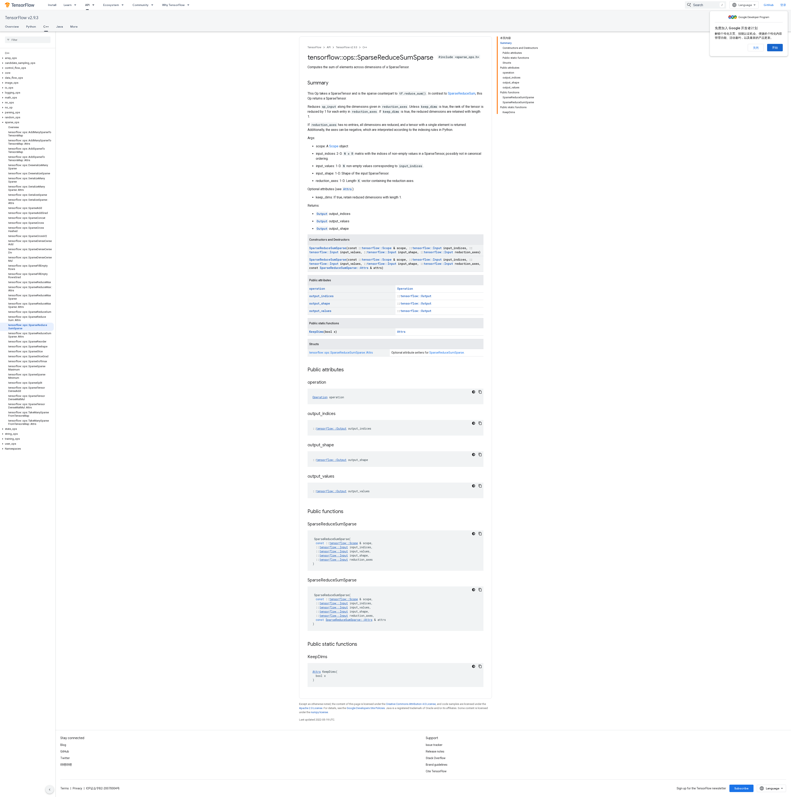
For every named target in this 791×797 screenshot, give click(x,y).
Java (59, 26)
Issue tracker (434, 745)
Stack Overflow (436, 758)
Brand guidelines (436, 764)
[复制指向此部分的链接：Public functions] (347, 511)
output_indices (321, 296)
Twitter (65, 758)
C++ (46, 26)
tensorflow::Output (415, 296)
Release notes (435, 751)
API (87, 5)
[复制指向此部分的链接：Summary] (332, 83)
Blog (63, 745)
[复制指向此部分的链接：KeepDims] (331, 657)
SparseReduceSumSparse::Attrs (344, 268)
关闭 (756, 48)
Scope (333, 146)
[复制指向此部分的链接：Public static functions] (361, 644)
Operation (405, 289)
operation (317, 289)
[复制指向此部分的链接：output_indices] (340, 413)
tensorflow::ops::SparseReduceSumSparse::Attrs (341, 352)
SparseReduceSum (461, 93)
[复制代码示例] (480, 392)
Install (52, 5)
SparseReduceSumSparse (327, 248)
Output (322, 214)
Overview (12, 26)
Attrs (347, 189)
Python (31, 26)
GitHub (769, 5)
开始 (775, 47)
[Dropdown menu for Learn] (76, 5)
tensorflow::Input (427, 248)
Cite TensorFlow (436, 771)
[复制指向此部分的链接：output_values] (338, 476)
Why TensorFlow (173, 5)
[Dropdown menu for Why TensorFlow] (189, 5)
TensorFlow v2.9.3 (21, 17)
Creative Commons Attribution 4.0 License (411, 704)
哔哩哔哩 (66, 764)
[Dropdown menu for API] (94, 5)
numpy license (319, 712)
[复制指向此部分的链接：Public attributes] (348, 370)
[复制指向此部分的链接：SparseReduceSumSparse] (361, 524)
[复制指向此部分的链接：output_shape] (338, 445)
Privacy (77, 788)
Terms (64, 788)
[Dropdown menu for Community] (153, 5)
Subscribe (741, 788)
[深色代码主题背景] (473, 392)
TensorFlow (314, 47)
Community (140, 5)
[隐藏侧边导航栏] (50, 789)
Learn (67, 5)
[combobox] (705, 5)
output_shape (319, 303)
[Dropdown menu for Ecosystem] (124, 5)
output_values (320, 311)
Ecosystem (111, 5)
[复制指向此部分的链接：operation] (330, 382)
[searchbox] (27, 39)
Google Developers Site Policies (366, 708)
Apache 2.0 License (310, 708)
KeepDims (316, 332)
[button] (27, 58)
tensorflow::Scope (377, 248)
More (74, 26)
